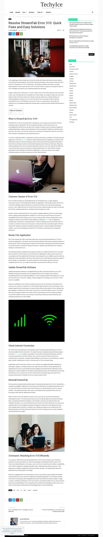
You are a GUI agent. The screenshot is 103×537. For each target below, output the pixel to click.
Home (11, 12)
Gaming (17, 12)
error (18, 490)
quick (25, 490)
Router (71, 112)
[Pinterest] (17, 33)
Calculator (72, 66)
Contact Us (84, 535)
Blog (70, 64)
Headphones (72, 83)
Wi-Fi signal (18, 354)
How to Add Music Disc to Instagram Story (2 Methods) (21, 510)
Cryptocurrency (73, 74)
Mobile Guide (73, 105)
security (24, 139)
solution (29, 490)
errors (47, 219)
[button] (92, 12)
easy (14, 490)
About (79, 535)
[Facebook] (10, 33)
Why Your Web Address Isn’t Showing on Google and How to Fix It (81, 41)
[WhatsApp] (21, 33)
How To (39, 12)
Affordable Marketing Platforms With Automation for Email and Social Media (79, 46)
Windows (71, 122)
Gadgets (48, 12)
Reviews (31, 12)
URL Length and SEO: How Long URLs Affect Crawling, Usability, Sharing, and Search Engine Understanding (81, 24)
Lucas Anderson (13, 30)
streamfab (35, 490)
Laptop (71, 90)
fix (21, 490)
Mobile (71, 95)
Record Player (73, 107)
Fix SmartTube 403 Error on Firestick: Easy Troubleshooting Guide (53, 510)
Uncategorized (73, 119)
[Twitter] (13, 33)
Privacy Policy (91, 535)
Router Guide (73, 115)
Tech (23, 12)
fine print (11, 530)
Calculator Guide (73, 69)
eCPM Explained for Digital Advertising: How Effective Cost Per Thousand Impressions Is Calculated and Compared (80, 31)
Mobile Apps (72, 103)
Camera (71, 71)
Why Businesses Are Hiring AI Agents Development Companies (78, 36)
